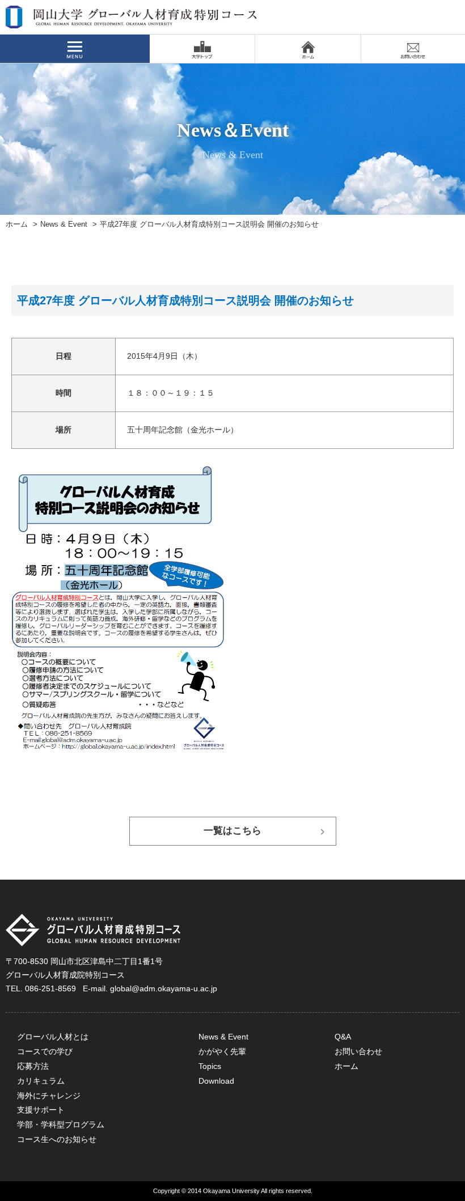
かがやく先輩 (222, 1051)
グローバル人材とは (52, 1036)
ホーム (17, 224)
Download (216, 1080)
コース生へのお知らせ (56, 1139)
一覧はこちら (232, 830)
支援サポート (41, 1109)
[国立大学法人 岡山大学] (202, 49)
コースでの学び (45, 1051)
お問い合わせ (358, 1051)
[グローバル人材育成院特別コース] (132, 21)
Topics (209, 1066)
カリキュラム (41, 1080)
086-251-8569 (50, 988)
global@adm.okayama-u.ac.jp (163, 988)
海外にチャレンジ (49, 1095)
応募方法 (33, 1066)
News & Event (63, 224)
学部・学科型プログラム (60, 1124)
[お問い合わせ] (413, 49)
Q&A (343, 1036)
